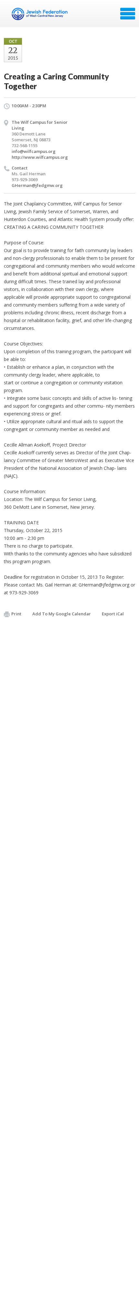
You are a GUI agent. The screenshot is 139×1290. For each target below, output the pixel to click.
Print (16, 614)
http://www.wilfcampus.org (40, 157)
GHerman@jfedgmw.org (37, 185)
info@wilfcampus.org (34, 151)
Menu (127, 13)
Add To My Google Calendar (61, 614)
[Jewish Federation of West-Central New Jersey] (40, 16)
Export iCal (113, 614)
